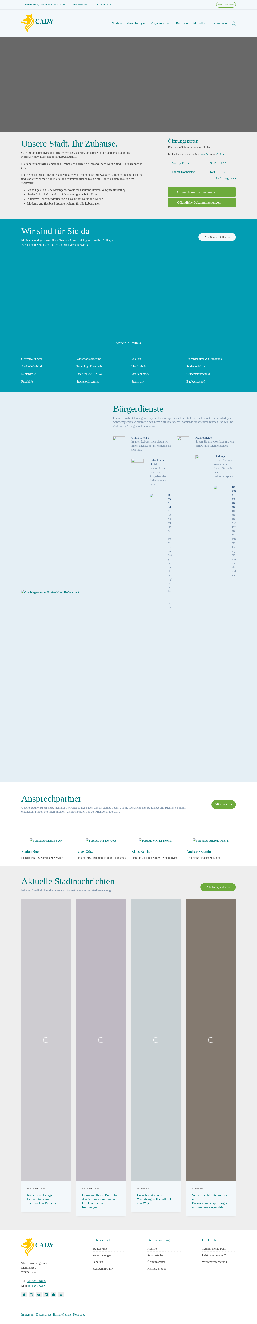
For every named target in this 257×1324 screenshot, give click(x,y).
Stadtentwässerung (87, 381)
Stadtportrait (100, 1248)
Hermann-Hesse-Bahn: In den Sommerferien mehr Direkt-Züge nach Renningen (99, 1201)
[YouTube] (39, 1294)
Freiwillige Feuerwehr (89, 366)
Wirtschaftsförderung (88, 358)
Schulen (136, 358)
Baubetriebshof (195, 381)
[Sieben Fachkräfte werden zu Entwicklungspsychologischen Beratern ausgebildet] (211, 1040)
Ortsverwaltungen (32, 358)
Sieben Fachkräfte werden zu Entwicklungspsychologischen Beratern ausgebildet (211, 1201)
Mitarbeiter (221, 804)
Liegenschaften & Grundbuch (204, 358)
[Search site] (234, 23)
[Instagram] (31, 1294)
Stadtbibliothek (140, 374)
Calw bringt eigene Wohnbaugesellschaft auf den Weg (154, 1199)
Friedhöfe (27, 381)
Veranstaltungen (102, 1255)
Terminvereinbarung (214, 1248)
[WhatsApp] (53, 1294)
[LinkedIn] (46, 1294)
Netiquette (79, 1314)
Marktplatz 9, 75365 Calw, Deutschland (45, 4)
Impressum (27, 1314)
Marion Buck (30, 851)
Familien (98, 1261)
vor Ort (205, 154)
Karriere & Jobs (156, 1268)
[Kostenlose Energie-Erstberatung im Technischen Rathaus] (46, 1040)
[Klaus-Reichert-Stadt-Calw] (156, 840)
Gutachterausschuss (198, 374)
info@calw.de (80, 4)
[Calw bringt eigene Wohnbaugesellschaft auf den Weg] (156, 1040)
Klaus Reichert (141, 851)
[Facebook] (24, 1294)
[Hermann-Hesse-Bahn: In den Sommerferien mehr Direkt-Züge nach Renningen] (101, 1040)
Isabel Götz (84, 851)
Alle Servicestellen (215, 237)
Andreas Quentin (198, 851)
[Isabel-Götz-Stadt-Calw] (101, 840)
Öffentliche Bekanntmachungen (199, 202)
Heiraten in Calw (103, 1268)
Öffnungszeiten (156, 1261)
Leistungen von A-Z (214, 1255)
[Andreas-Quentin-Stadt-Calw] (211, 840)
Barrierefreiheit (62, 1314)
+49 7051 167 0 (103, 4)
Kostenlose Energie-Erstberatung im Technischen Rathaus (41, 1199)
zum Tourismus (226, 4)
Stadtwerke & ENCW (89, 374)
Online (220, 154)
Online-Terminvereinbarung (196, 192)
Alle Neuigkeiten (216, 887)
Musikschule (138, 366)
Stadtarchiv (138, 381)
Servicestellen (155, 1255)
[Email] (61, 1294)
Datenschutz (43, 1314)
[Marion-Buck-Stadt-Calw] (46, 840)
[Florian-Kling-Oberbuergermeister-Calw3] (51, 592)
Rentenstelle (28, 374)
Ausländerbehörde (32, 366)
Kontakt (152, 1248)
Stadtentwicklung (196, 366)
